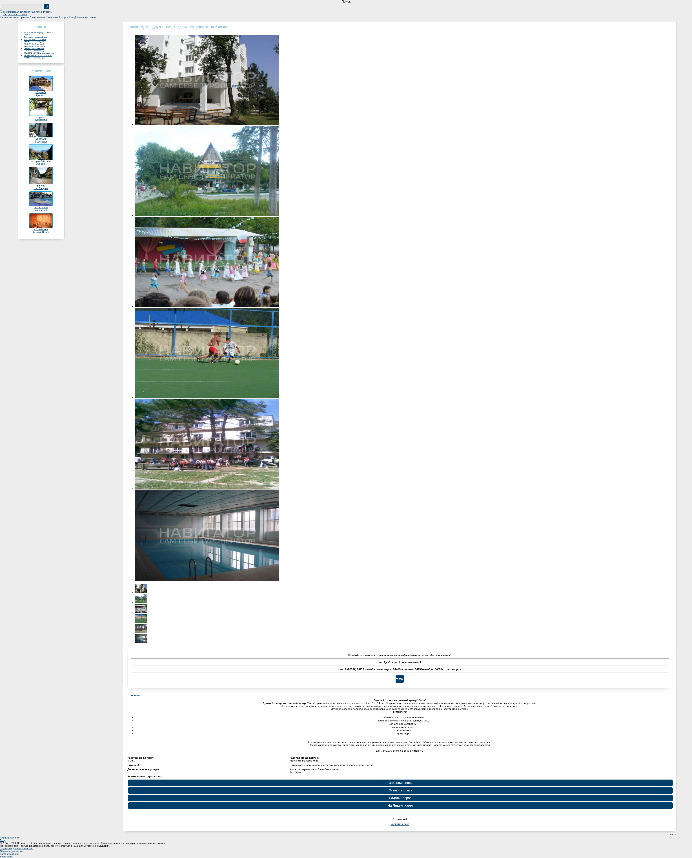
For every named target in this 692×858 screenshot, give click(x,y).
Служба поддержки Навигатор (16, 848)
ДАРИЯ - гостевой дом (34, 42)
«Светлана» (40, 138)
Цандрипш (41, 120)
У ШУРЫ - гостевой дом (34, 58)
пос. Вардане (41, 188)
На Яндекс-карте (400, 805)
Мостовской (40, 210)
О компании (52, 17)
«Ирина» (41, 117)
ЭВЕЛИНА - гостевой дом (35, 51)
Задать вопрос (400, 798)
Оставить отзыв (400, 790)
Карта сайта (6, 856)
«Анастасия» (41, 207)
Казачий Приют (41, 232)
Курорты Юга (66, 17)
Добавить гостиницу (85, 17)
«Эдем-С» (41, 92)
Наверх (673, 834)
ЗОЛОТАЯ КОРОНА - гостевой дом (39, 53)
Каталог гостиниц (9, 17)
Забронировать (400, 783)
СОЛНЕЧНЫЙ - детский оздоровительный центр (34, 45)
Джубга (157, 27)
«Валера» (41, 185)
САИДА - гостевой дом (34, 48)
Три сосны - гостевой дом (35, 37)
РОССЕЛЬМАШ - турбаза (35, 39)
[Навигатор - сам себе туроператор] (27, 14)
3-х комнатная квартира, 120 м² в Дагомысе (38, 34)
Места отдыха (139, 27)
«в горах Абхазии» (41, 161)
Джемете (41, 95)
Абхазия (40, 164)
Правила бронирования (32, 17)
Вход (3, 840)
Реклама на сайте (9, 837)
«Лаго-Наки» (41, 229)
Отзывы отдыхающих (11, 851)
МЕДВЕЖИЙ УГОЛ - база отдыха (38, 55)
